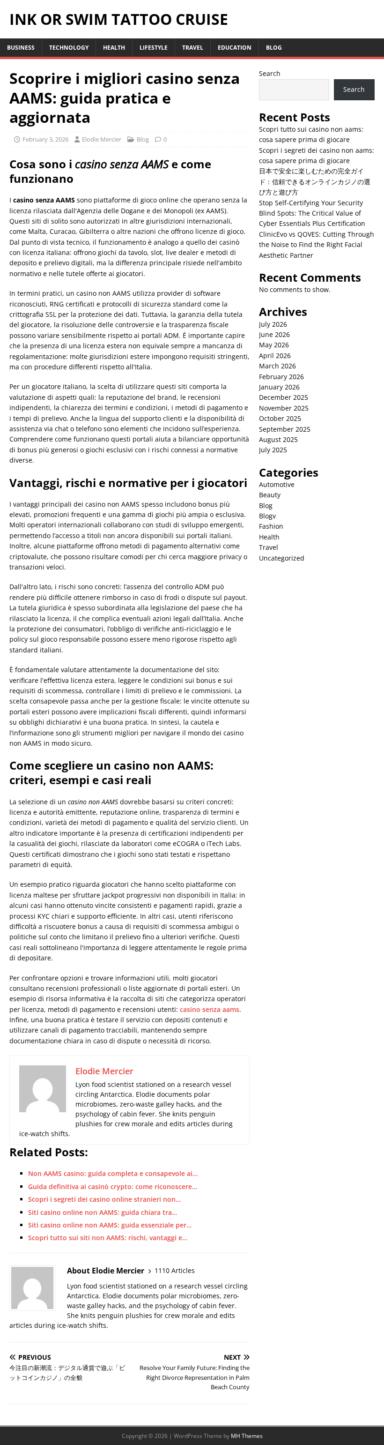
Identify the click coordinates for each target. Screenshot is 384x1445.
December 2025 (283, 397)
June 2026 (274, 334)
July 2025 (273, 449)
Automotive (277, 484)
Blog (274, 48)
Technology (69, 48)
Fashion (271, 526)
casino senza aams (209, 1009)
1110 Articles (175, 1270)
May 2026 (274, 344)
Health (114, 48)
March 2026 (277, 365)
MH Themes (247, 1436)
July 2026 (273, 324)
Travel (192, 48)
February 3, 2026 (45, 139)
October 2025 (280, 418)
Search (270, 73)
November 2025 (284, 408)
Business (21, 48)
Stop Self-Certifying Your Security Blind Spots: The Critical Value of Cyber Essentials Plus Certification (312, 213)
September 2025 (284, 429)
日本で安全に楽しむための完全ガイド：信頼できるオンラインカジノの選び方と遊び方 (314, 181)
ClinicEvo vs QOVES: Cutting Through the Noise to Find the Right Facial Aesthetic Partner (316, 245)
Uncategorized (281, 558)
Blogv (267, 515)
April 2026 (275, 355)
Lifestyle (154, 48)
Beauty (270, 494)
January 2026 (279, 386)
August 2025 (278, 439)
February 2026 (281, 376)
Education (234, 48)
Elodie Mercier (101, 139)
